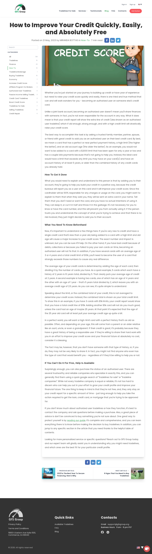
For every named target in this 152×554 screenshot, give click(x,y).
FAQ (57, 527)
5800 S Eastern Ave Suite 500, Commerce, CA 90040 (22, 533)
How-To (85, 40)
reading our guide (76, 420)
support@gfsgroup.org (118, 524)
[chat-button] (147, 549)
